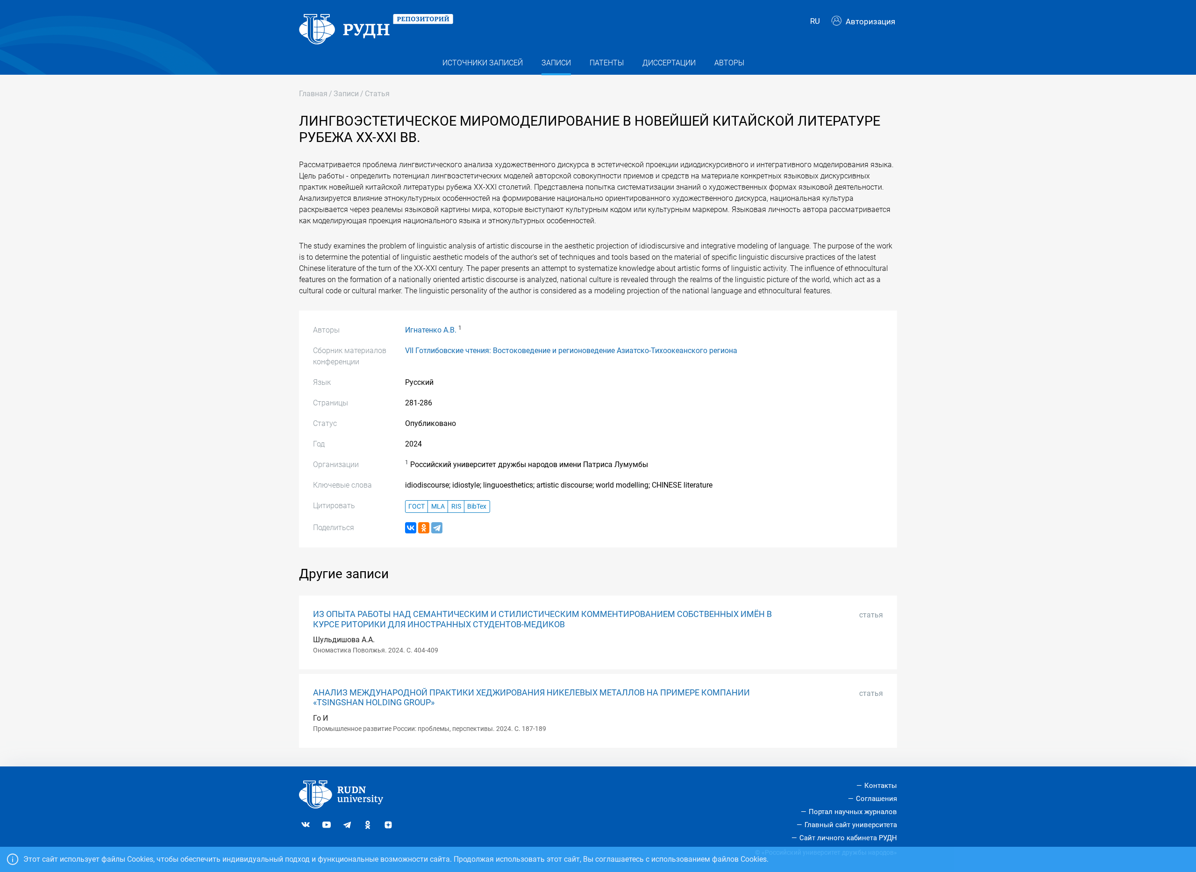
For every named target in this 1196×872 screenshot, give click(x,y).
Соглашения (876, 798)
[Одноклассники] (423, 527)
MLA (438, 506)
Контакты (880, 785)
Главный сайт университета (850, 825)
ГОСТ (416, 506)
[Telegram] (436, 527)
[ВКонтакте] (410, 527)
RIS (456, 506)
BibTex (476, 506)
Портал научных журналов (853, 812)
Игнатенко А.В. (430, 330)
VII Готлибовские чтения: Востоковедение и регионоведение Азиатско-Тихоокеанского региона (571, 350)
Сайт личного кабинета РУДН (848, 838)
